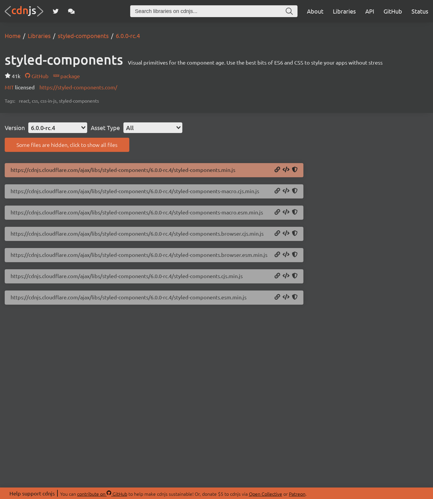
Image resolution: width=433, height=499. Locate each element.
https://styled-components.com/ (78, 87)
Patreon (297, 493)
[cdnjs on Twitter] (56, 11)
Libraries (344, 11)
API (369, 11)
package (69, 76)
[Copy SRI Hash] (295, 170)
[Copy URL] (277, 170)
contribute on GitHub (102, 493)
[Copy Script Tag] (286, 170)
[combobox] (57, 127)
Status (419, 11)
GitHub (393, 11)
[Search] (289, 11)
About (315, 11)
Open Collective (265, 493)
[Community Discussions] (71, 11)
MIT (10, 87)
